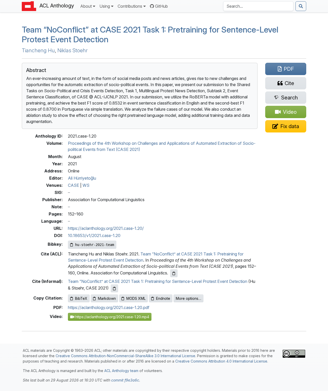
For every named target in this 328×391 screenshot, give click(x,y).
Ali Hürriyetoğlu (82, 178)
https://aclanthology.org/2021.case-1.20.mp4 (111, 317)
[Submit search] (300, 6)
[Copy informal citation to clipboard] (114, 288)
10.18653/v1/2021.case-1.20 (94, 235)
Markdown (107, 298)
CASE (73, 185)
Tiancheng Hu (38, 50)
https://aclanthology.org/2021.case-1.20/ (106, 228)
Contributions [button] (130, 6)
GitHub (161, 6)
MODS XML (136, 298)
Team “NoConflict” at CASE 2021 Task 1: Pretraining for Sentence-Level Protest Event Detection (157, 281)
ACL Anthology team (121, 370)
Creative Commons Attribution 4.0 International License (221, 361)
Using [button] (104, 6)
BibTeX (81, 298)
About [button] (86, 6)
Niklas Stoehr (72, 50)
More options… (188, 298)
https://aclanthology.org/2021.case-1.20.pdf (108, 307)
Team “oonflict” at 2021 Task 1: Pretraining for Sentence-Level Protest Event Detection (150, 34)
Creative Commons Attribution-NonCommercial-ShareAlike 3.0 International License (125, 356)
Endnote (163, 298)
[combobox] (258, 6)
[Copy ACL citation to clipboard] (174, 273)
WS (86, 185)
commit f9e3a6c (125, 380)
